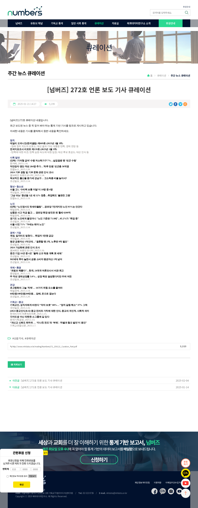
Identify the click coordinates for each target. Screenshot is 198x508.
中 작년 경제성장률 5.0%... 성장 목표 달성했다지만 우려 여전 (41, 276)
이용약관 (157, 482)
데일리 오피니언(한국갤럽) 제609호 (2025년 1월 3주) (36, 143)
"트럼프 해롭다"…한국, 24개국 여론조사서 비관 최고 (37, 270)
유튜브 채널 (36, 23)
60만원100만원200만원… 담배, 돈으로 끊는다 (33, 293)
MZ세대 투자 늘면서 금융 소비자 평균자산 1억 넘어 (36, 259)
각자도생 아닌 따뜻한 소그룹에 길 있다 (29, 317)
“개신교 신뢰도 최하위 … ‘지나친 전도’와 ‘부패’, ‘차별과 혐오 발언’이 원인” (48, 322)
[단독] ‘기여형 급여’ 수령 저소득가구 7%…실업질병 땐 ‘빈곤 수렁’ (43, 160)
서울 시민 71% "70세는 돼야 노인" (27, 224)
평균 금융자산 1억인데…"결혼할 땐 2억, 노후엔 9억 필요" (39, 241)
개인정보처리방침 (142, 482)
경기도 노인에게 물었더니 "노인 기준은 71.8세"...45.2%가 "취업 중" (44, 218)
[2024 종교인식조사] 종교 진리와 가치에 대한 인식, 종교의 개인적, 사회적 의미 (49, 311)
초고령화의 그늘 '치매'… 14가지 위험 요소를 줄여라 (36, 288)
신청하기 (99, 459)
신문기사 (18, 338)
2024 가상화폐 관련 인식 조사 (25, 247)
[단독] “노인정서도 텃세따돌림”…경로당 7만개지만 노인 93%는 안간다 (46, 206)
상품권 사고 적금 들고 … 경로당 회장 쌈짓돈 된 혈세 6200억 (40, 212)
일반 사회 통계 (78, 23)
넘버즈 (18, 23)
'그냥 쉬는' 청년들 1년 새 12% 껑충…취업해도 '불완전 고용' (40, 195)
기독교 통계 (57, 23)
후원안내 (186, 6)
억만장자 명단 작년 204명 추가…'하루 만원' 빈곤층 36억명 (39, 166)
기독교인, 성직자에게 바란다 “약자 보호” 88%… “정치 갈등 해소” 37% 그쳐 (48, 305)
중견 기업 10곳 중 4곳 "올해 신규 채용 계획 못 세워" (36, 253)
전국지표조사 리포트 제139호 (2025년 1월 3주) (33, 149)
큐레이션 (99, 23)
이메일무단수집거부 (174, 482)
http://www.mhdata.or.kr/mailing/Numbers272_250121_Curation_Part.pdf (99, 346)
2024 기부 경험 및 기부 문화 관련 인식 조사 (32, 172)
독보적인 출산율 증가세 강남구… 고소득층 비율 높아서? (38, 178)
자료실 (115, 23)
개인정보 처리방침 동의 (18, 476)
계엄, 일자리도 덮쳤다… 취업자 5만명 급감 (31, 235)
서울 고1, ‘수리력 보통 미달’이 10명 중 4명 (31, 189)
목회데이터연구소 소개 (138, 23)
